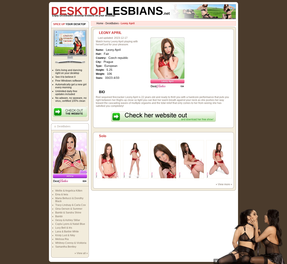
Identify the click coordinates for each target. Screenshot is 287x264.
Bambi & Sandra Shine (68, 212)
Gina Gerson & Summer (68, 208)
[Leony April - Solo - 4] (191, 177)
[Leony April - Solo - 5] (219, 177)
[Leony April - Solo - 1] (108, 177)
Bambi (59, 216)
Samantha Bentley (65, 246)
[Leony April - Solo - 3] (163, 177)
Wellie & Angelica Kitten (68, 190)
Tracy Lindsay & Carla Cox (70, 205)
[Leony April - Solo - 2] (136, 177)
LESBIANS (110, 10)
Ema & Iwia (61, 194)
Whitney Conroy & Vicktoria (70, 242)
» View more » (224, 184)
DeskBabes (112, 23)
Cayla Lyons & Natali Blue (70, 223)
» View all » (81, 253)
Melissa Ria (62, 239)
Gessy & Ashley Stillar (67, 220)
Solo (102, 136)
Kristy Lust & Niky (65, 235)
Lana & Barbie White (67, 231)
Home (99, 23)
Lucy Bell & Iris (63, 227)
